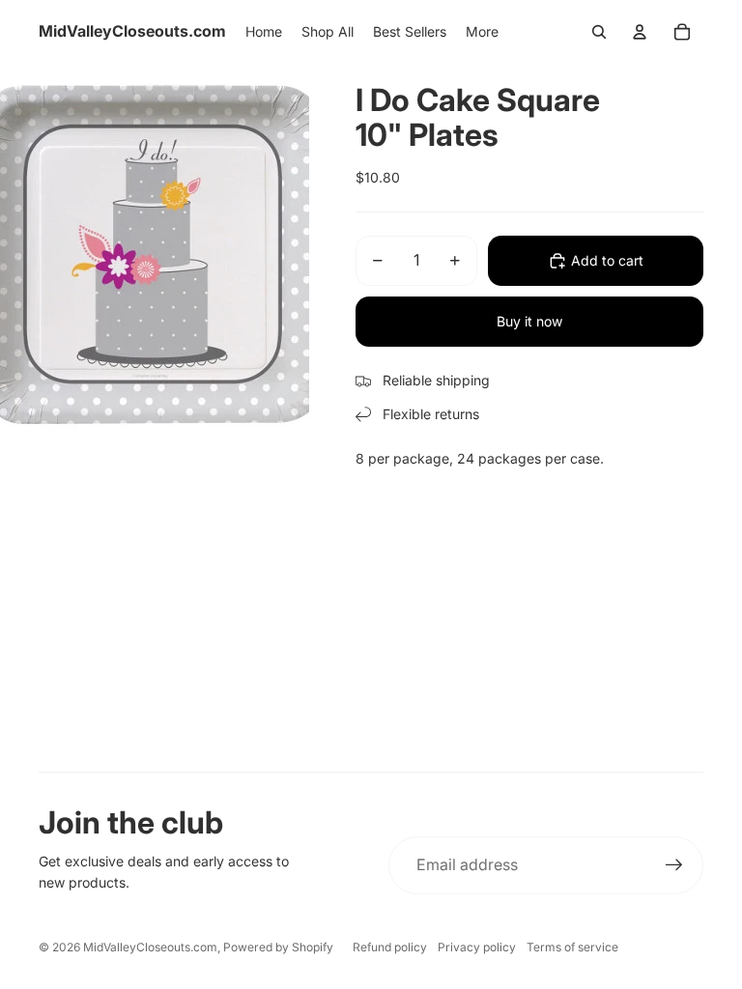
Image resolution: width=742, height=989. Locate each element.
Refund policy (390, 947)
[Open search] (599, 32)
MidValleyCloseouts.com (150, 947)
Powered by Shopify (278, 947)
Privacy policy (477, 947)
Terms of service (572, 947)
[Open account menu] (639, 32)
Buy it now (529, 321)
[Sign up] (674, 865)
